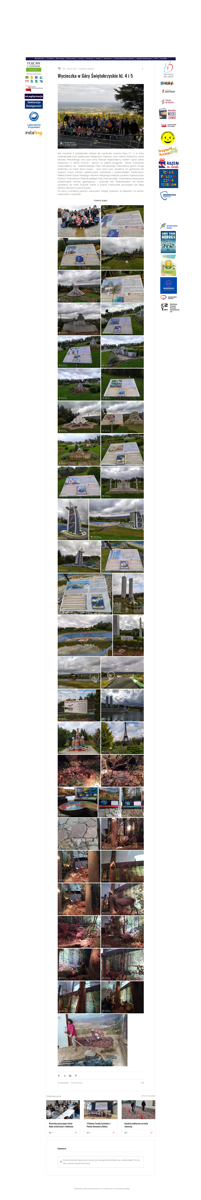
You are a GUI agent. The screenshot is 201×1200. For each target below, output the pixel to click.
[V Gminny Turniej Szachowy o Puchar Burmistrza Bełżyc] (101, 1109)
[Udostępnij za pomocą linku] (76, 1076)
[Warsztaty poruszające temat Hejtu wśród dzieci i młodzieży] (63, 1109)
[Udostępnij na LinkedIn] (70, 1076)
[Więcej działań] (142, 68)
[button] (101, 29)
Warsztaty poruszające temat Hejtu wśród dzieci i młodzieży (61, 1125)
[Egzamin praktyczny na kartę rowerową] (138, 1109)
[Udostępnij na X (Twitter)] (64, 1076)
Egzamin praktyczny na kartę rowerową (136, 1125)
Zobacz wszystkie (148, 1096)
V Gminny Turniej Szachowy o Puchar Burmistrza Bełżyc (98, 1125)
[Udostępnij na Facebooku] (59, 1076)
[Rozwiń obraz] (79, 221)
